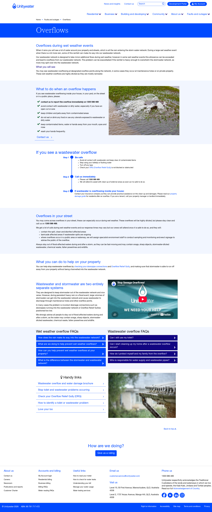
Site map (176, 506)
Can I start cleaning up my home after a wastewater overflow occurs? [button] (140, 345)
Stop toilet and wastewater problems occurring (63, 390)
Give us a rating (106, 453)
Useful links (79, 471)
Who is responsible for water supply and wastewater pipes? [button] (139, 360)
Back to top (169, 429)
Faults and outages (51, 20)
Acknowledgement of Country (186, 489)
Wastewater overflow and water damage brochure (65, 383)
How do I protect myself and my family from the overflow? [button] (138, 354)
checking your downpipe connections (91, 267)
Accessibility (165, 506)
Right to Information (148, 506)
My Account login (45, 476)
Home (38, 20)
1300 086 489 (168, 476)
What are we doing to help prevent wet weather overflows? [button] (67, 344)
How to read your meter (82, 476)
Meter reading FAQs (46, 491)
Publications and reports (13, 487)
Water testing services (81, 491)
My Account (199, 4)
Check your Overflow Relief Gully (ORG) (59, 396)
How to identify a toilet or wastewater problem (63, 403)
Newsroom (8, 483)
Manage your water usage (83, 487)
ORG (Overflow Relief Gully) (100, 167)
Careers (7, 479)
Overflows (67, 20)
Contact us (129, 4)
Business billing (44, 483)
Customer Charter (11, 491)
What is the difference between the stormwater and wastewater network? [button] (70, 362)
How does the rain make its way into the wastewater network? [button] (69, 338)
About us (9, 471)
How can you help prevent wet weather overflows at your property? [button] (66, 352)
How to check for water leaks (84, 479)
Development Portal (178, 4)
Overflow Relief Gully (120, 267)
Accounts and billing (49, 471)
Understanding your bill (82, 483)
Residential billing (45, 479)
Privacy (207, 506)
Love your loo (45, 409)
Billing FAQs (43, 487)
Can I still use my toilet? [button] (121, 338)
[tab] (71, 338)
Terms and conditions (192, 506)
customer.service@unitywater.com (125, 476)
